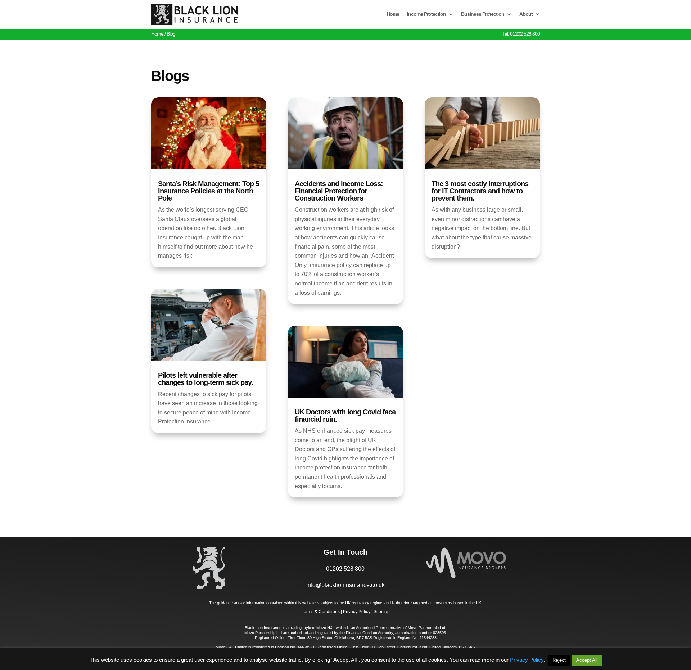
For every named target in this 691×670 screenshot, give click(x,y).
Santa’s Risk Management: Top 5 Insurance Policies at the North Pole (208, 191)
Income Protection (426, 14)
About (526, 14)
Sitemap (382, 611)
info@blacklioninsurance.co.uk (345, 585)
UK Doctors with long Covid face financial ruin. (345, 415)
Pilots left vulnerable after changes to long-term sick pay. (205, 378)
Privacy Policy (356, 611)
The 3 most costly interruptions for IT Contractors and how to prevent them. (480, 191)
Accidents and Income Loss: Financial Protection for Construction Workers (339, 191)
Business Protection (482, 14)
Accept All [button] (586, 660)
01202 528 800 (345, 569)
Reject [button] (559, 660)
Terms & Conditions (321, 611)
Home (393, 14)
